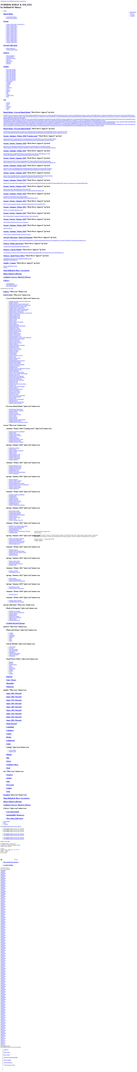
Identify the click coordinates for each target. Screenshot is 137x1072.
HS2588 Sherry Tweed (18, 119)
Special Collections (10, 45)
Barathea (5, 258)
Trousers (8, 102)
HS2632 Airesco (106, 116)
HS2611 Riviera (128, 116)
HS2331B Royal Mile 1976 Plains (107, 123)
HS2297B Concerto (35, 124)
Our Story (132, 14)
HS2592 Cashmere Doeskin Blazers (17, 117)
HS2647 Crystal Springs (57, 116)
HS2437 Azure (35, 121)
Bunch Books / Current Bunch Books (16, 112)
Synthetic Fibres (10, 95)
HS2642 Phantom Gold (78, 116)
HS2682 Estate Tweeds (31, 139)
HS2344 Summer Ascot (79, 123)
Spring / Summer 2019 (11, 39)
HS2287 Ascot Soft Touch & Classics (56, 124)
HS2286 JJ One (68, 124)
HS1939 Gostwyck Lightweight (61, 125)
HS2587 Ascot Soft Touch (29, 119)
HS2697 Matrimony (29, 115)
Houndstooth (34, 252)
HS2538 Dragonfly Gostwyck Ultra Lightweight (103, 119)
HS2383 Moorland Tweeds (25, 123)
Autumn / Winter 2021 (11, 37)
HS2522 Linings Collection (24, 120)
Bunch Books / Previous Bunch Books (17, 129)
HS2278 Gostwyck (92, 124)
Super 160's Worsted (11, 73)
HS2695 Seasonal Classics (34, 140)
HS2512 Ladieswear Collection (24, 131)
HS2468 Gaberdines (91, 120)
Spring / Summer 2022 (11, 36)
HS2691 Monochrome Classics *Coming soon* (64, 115)
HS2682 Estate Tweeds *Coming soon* (18, 310)
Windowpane (61, 252)
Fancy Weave (9, 61)
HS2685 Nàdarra (52, 139)
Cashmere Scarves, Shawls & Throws (17, 277)
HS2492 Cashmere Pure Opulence (47, 120)
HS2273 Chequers (7, 133)
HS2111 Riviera (50, 125)
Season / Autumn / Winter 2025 (14, 151)
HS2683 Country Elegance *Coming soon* (118, 115)
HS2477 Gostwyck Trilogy (81, 120)
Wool (7, 96)
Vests (7, 109)
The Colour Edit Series (11, 286)
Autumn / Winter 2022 (11, 34)
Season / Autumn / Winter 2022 (14, 194)
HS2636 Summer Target (89, 116)
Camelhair (8, 82)
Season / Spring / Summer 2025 (14, 158)
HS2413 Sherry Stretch (117, 121)
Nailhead (5, 260)
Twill (12, 260)
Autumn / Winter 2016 (11, 42)
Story (4, 822)
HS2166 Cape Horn (14, 125)
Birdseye (9, 258)
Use (4, 100)
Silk (7, 92)
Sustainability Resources (11, 284)
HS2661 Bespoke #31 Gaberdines (11, 139)
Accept (36, 540)
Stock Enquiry (133, 12)
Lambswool (9, 87)
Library (6, 280)
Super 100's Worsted (11, 80)
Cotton (7, 85)
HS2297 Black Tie (44, 124)
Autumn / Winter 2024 (11, 29)
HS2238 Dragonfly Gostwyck (103, 124)
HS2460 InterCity (7, 121)
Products (5, 267)
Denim (7, 86)
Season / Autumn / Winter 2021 (14, 207)
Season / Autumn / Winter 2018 (14, 225)
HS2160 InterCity (16, 133)
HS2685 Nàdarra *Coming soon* (100, 115)
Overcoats (8, 106)
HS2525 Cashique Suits (12, 120)
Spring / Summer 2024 (11, 30)
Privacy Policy (6, 1054)
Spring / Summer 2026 (11, 25)
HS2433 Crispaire (54, 121)
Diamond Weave (15, 258)
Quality (6, 66)
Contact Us (5, 1049)
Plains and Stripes (10, 55)
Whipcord (8, 63)
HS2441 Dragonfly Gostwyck (25, 121)
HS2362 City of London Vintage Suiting (65, 123)
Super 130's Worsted (11, 76)
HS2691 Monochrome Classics (21, 140)
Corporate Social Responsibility (10, 1057)
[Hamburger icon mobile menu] (5, 1)
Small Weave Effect (11, 58)
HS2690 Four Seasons (8, 140)
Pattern (6, 53)
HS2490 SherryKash (60, 120)
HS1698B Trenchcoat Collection (84, 125)
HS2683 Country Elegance (42, 139)
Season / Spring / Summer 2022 (14, 201)
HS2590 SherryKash (8, 119)
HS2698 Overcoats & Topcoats (47, 140)
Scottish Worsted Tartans (11, 49)
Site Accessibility (7, 1060)
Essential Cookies (38, 539)
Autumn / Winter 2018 (11, 41)
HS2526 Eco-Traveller (8, 146)
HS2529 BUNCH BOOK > (11, 862)
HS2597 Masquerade (34, 155)
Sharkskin (8, 62)
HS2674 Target (22, 139)
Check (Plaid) (6, 252)
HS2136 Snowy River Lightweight (27, 125)
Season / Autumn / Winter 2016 (14, 231)
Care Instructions (10, 283)
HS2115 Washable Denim (40, 125)
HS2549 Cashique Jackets (63, 119)
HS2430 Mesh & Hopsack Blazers (66, 121)
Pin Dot (9, 260)
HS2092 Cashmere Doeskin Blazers (28, 133)
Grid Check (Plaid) (27, 252)
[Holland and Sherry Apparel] (17, 1)
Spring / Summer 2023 (11, 33)
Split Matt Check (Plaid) (42, 252)
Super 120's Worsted (11, 77)
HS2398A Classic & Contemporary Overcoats (69, 183)
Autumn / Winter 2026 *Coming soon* (15, 24)
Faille (20, 258)
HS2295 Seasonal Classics (54, 131)
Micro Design (28, 258)
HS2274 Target (63, 131)
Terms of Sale (6, 1052)
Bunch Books (8, 14)
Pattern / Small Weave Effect (14, 256)
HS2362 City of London (8, 240)
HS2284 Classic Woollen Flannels (80, 124)
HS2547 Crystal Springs (74, 119)
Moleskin (19, 246)
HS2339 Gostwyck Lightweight (92, 123)
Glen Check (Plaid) (18, 252)
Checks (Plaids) (10, 57)
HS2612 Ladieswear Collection (117, 116)
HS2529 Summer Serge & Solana (121, 119)
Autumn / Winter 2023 (11, 32)
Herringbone (14, 246)
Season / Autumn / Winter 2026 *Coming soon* (20, 136)
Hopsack (23, 258)
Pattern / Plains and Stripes (13, 243)
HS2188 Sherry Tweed (17, 210)
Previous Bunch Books (12, 18)
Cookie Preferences (7, 1062)
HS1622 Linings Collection (98, 125)
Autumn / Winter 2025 (11, 27)
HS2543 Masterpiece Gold (86, 119)
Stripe (25, 246)
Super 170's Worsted (11, 72)
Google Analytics (48, 539)
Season (5, 21)
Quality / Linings (9, 263)
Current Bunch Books (11, 17)
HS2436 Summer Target (44, 121)
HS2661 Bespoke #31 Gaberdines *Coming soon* (40, 116)
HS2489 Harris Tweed (70, 120)
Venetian (15, 260)
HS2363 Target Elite (43, 131)
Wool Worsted (9, 81)
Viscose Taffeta (6, 266)
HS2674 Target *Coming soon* (21, 116)
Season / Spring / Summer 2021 (14, 213)
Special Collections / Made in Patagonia (17, 237)
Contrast (5, 246)
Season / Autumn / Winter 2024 (14, 165)
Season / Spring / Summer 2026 (14, 143)
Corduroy (9, 246)
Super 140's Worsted (11, 74)
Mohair (8, 91)
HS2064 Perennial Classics (42, 133)
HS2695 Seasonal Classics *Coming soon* (44, 115)
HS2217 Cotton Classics (125, 124)
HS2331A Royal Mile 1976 (9, 124)
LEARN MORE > (8, 865)
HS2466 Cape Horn (100, 120)
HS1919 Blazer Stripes (8, 222)
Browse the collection (5, 869)
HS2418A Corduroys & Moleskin (104, 121)
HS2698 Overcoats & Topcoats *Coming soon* (14, 115)
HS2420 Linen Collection (91, 121)
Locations (132, 15)
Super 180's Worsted (11, 70)
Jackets (7, 104)
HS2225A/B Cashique (115, 124)
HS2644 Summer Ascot (68, 116)
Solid (22, 246)
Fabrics (5, 10)
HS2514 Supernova (35, 120)
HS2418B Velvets (35, 131)
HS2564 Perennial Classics (41, 119)
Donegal (8, 59)
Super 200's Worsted (11, 69)
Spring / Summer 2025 (11, 28)
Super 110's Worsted (10, 78)
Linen (7, 89)
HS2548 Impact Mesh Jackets (10, 131)
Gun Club (12, 252)
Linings (8, 90)
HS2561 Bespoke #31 (52, 119)
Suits (7, 105)
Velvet (7, 94)
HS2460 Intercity (30, 168)
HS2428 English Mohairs (79, 121)
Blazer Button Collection (12, 274)
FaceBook (3, 868)
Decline (40, 540)
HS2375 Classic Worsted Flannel (48, 123)
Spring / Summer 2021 (11, 38)
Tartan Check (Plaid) (53, 252)
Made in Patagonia (11, 48)
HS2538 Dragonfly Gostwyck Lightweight (13, 162)
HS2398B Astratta (127, 121)
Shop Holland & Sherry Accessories (16, 270)
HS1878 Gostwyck (72, 125)
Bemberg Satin (13, 266)
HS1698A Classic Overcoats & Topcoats (57, 133)
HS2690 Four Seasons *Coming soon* (84, 115)
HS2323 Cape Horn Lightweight (23, 124)
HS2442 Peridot (15, 121)
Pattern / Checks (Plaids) (12, 250)
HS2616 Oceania (99, 116)
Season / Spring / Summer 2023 (14, 186)
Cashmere (8, 83)
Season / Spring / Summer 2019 (14, 219)
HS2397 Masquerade (36, 123)
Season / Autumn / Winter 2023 (14, 180)
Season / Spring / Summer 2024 (14, 173)
